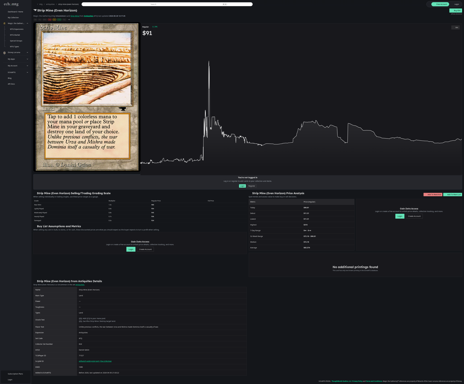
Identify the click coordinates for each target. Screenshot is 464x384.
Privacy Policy (357, 381)
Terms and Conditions (374, 381)
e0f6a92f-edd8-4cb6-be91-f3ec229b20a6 (95, 361)
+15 (69, 19)
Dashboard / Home (15, 12)
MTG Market (15, 35)
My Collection (13, 17)
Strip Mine (75, 16)
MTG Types (14, 46)
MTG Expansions (16, 29)
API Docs (11, 84)
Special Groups (16, 41)
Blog (9, 78)
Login (10, 379)
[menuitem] (16, 11)
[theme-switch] (428, 4)
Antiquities (88, 16)
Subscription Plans (15, 374)
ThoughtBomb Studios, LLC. (342, 381)
